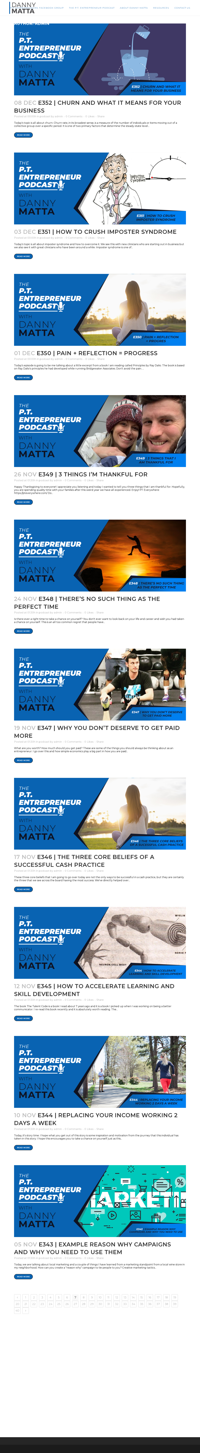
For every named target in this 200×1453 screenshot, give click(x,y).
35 (141, 1304)
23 (42, 1304)
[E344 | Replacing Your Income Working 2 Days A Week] (100, 1072)
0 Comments (74, 116)
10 (100, 1297)
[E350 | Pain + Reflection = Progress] (100, 310)
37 (158, 1304)
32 (116, 1304)
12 (116, 1297)
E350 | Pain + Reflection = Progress (97, 353)
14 (133, 1297)
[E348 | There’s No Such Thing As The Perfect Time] (100, 556)
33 (125, 1304)
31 (108, 1304)
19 (174, 1297)
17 (158, 1297)
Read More (23, 135)
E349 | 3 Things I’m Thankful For (93, 474)
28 (83, 1304)
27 (75, 1304)
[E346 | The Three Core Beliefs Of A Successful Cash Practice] (100, 814)
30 (100, 1304)
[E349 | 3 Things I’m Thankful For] (100, 431)
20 (17, 1304)
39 (174, 1304)
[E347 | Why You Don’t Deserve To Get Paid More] (100, 685)
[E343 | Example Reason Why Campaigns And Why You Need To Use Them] (100, 1201)
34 (133, 1304)
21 (25, 1304)
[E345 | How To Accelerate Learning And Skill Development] (100, 943)
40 (17, 1310)
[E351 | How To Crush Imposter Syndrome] (100, 188)
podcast (45, 116)
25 (58, 1304)
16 (150, 1297)
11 (108, 1297)
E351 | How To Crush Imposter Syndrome (107, 231)
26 (67, 1304)
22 (34, 1304)
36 (150, 1304)
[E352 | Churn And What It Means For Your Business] (100, 59)
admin (59, 116)
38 (166, 1304)
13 (125, 1297)
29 (92, 1304)
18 (166, 1297)
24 (50, 1304)
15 (141, 1297)
